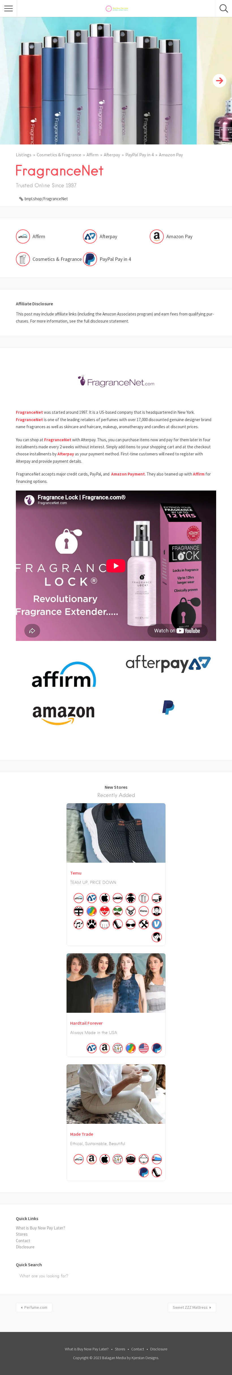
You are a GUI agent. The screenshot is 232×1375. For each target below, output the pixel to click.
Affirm (92, 154)
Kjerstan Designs (145, 1357)
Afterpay (112, 154)
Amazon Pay (171, 154)
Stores (22, 1234)
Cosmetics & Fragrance (59, 154)
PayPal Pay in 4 (139, 154)
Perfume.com (35, 1307)
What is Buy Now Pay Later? (40, 1228)
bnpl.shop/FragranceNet (46, 198)
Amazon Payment (128, 474)
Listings (23, 154)
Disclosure (25, 1247)
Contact (23, 1240)
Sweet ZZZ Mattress (190, 1307)
